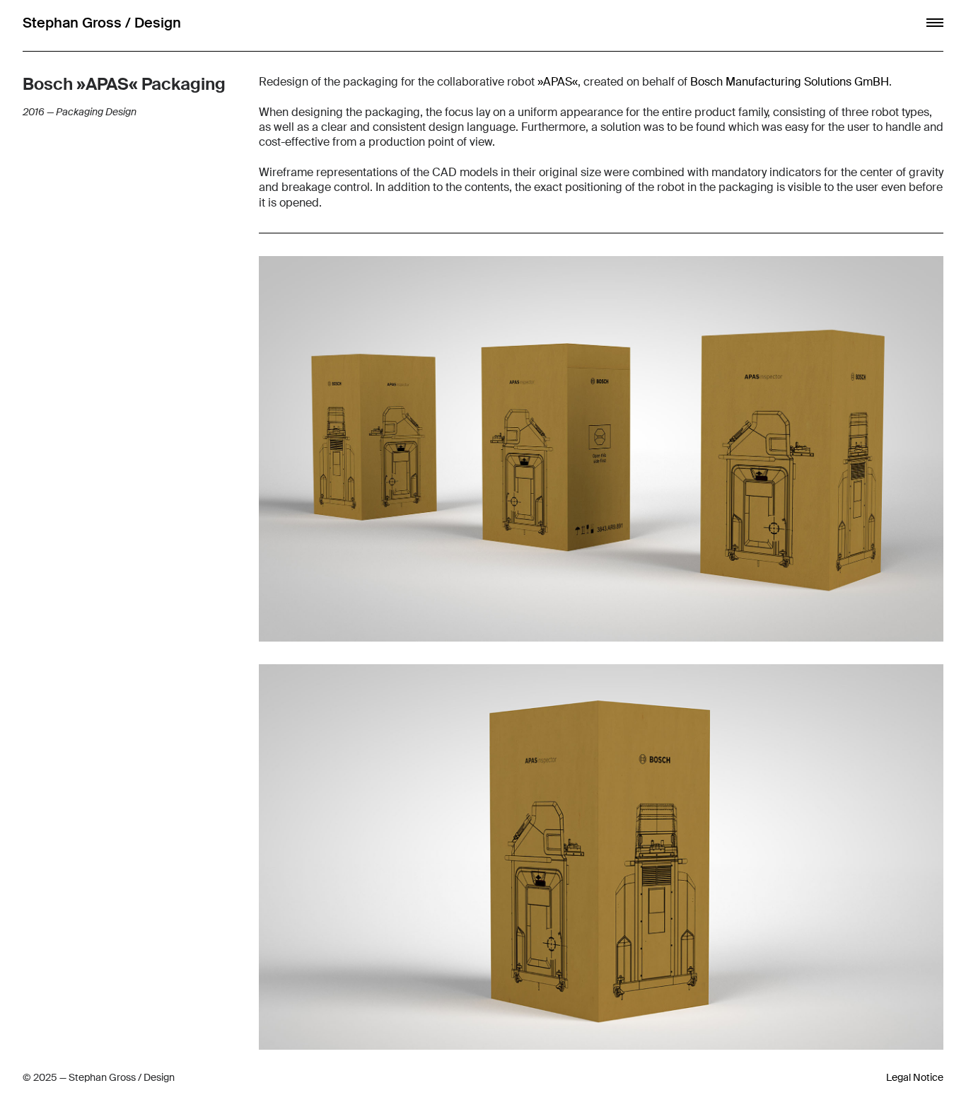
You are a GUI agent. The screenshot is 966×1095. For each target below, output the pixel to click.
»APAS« (557, 81)
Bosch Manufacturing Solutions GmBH (789, 81)
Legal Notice (914, 1077)
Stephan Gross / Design (102, 23)
